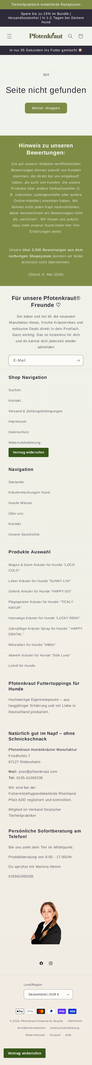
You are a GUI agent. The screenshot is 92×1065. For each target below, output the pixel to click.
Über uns (16, 513)
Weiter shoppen (46, 108)
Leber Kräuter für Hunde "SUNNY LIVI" (40, 581)
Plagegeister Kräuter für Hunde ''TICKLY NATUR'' (41, 604)
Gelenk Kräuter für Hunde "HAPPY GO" (40, 591)
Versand (55, 1035)
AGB (68, 1035)
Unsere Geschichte (24, 534)
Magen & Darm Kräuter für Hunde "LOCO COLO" (42, 567)
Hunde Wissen (20, 503)
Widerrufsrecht (35, 1035)
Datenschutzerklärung (64, 1027)
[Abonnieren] (78, 360)
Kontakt (15, 400)
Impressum (18, 421)
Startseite (16, 482)
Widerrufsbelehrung (25, 442)
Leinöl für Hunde (22, 665)
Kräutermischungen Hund (29, 492)
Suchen (15, 390)
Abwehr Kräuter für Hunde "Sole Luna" (40, 655)
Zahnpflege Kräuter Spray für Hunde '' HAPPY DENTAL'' (45, 631)
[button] (9, 36)
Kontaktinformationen (32, 1027)
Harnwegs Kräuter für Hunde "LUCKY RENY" (44, 618)
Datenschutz (19, 432)
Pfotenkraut (28, 1021)
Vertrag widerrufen (28, 452)
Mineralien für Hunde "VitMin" (32, 644)
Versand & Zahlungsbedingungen (36, 411)
